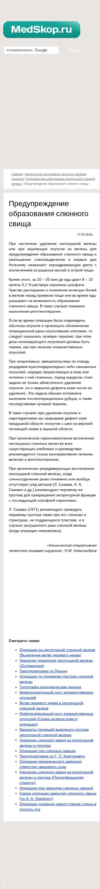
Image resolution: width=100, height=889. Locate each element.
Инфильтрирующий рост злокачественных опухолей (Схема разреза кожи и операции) (56, 718)
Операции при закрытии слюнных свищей (56, 788)
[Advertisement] (50, 113)
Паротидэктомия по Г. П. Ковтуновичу (52, 756)
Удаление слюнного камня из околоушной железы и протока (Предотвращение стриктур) (56, 777)
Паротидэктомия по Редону (43, 671)
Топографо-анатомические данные (50, 687)
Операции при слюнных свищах (47, 751)
